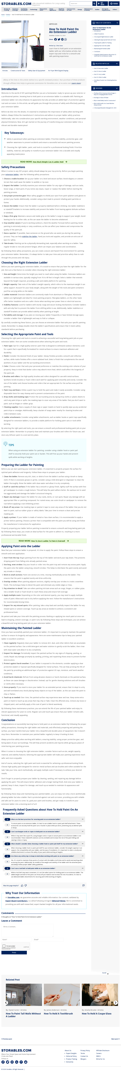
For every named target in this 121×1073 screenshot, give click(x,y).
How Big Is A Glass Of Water (101, 97)
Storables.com (13, 897)
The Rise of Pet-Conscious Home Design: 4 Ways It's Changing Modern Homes (105, 94)
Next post (114, 1039)
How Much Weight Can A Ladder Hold (48, 162)
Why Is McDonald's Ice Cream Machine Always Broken (104, 104)
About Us (68, 1050)
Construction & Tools (18, 71)
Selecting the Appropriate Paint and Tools (105, 40)
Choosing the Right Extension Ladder (103, 37)
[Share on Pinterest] (62, 39)
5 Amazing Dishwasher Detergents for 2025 (105, 108)
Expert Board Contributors (16, 901)
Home (3, 14)
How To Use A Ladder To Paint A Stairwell (48, 541)
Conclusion (97, 51)
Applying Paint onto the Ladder (102, 45)
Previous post (7, 1039)
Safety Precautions (99, 34)
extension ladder (12, 175)
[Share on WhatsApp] (65, 39)
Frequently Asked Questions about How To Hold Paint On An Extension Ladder (105, 55)
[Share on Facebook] (55, 39)
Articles (8, 14)
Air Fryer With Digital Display (58, 71)
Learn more (75, 83)
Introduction (97, 31)
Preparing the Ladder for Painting (102, 42)
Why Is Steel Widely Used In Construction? (105, 100)
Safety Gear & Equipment (36, 71)
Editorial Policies (59, 901)
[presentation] (6, 1003)
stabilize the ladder (29, 237)
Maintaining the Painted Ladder (102, 48)
